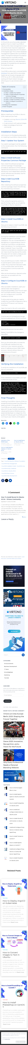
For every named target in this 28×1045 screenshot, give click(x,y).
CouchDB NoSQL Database (8, 468)
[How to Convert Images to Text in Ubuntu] (14, 939)
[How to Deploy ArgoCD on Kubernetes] (14, 887)
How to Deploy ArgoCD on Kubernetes (14, 902)
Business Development (10, 666)
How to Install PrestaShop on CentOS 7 (14, 1004)
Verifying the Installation (10, 104)
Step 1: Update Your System (13, 92)
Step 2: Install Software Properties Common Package (15, 95)
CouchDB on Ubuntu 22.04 (8, 471)
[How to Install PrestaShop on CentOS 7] (14, 989)
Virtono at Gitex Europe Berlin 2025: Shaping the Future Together (13, 716)
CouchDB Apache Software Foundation (14, 461)
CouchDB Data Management (9, 463)
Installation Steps (8, 91)
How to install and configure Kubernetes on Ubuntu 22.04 (16, 812)
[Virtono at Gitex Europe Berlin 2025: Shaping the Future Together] (14, 729)
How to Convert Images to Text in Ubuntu (11, 954)
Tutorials (11, 458)
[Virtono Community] (9, 2)
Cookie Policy (7, 1039)
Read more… (15, 922)
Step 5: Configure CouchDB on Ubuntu (14, 102)
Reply (24, 517)
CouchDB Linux (21, 466)
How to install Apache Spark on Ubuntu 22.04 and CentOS (17, 797)
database (4, 73)
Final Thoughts (7, 106)
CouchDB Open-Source (7, 473)
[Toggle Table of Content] (23, 87)
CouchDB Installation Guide (8, 466)
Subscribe (7, 701)
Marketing (7, 675)
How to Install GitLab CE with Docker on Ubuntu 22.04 (16, 821)
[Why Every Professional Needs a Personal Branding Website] (14, 776)
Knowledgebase (8, 672)
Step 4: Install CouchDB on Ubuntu (15, 99)
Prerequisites (7, 89)
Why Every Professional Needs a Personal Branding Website (13, 765)
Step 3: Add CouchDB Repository (15, 98)
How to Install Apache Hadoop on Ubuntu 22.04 (7, 449)
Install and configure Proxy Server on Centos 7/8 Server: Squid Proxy (17, 851)
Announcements (8, 663)
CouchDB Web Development (9, 475)
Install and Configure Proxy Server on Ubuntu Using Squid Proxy (17, 830)
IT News (6, 669)
